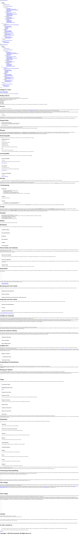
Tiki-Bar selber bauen (8, 81)
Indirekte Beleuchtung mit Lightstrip (11, 56)
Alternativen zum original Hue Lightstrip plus (12, 53)
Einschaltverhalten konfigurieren (11, 22)
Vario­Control (6, 28)
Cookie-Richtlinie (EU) (6, 42)
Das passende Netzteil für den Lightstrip (12, 14)
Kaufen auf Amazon (4, 170)
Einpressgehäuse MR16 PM (8, 6)
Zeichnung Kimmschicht (5, 283)
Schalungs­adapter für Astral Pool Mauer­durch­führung (12, 24)
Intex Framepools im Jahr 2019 (32, 109)
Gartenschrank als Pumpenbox (9, 37)
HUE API (8, 19)
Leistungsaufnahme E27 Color (11, 61)
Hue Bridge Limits (9, 20)
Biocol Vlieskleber (5, 486)
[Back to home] (3, 0)
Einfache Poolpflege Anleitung (9, 75)
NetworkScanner (7, 4)
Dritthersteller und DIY (10, 58)
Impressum (3, 84)
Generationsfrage (9, 11)
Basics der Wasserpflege (8, 30)
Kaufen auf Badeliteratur (5, 176)
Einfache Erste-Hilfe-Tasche (8, 40)
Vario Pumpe (6, 27)
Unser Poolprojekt (4, 91)
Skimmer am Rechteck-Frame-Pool (9, 78)
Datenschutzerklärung (6, 41)
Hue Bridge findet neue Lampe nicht (11, 9)
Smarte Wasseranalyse (8, 34)
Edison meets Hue (9, 10)
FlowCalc (6, 29)
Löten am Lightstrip (9, 13)
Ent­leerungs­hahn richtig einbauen (9, 33)
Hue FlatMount (9, 8)
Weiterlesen (1, 531)
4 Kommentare (16, 93)
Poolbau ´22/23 (5, 67)
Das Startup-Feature (9, 64)
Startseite (3, 2)
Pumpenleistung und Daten (8, 70)
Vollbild (3, 389)
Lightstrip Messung (9, 17)
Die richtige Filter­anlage (8, 26)
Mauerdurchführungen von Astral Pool (7, 312)
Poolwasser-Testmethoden (8, 31)
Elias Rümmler (6, 93)
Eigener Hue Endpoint (9, 15)
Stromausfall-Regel (9, 21)
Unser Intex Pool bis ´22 (8, 36)
